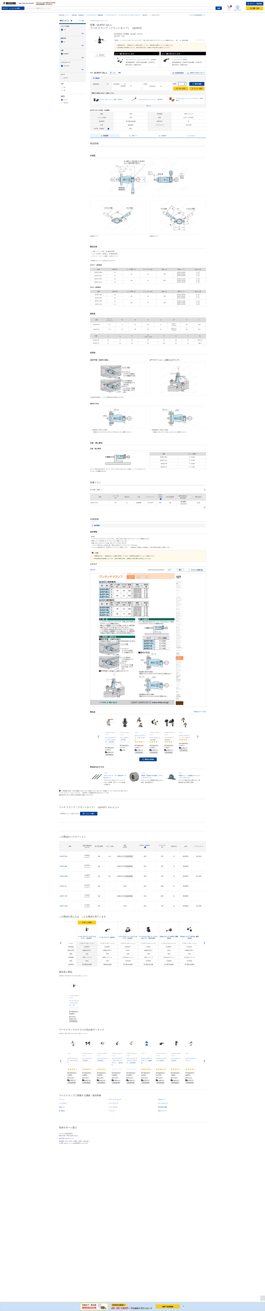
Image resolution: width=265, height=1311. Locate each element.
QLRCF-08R (63, 866)
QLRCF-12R (63, 896)
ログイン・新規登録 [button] (256, 3)
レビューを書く (90, 813)
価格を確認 (198, 84)
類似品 (97, 78)
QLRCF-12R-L (64, 906)
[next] (204, 943)
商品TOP (93, 570)
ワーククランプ (111, 15)
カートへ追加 (198, 88)
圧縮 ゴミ (62, 1107)
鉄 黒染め (62, 1111)
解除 (83, 33)
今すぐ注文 (182, 88)
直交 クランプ (162, 1111)
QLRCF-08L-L (64, 856)
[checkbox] (72, 29)
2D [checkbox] (64, 87)
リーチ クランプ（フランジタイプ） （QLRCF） (133, 15)
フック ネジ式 (113, 1107)
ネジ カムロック (163, 1103)
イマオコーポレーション (97, 21)
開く (180, 570)
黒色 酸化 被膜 (162, 1107)
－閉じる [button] (148, 106)
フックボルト (63, 1103)
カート (229, 10)
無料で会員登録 (167, 1306)
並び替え (189, 497)
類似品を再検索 (149, 759)
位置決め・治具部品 (78, 15)
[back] (60, 943)
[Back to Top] (262, 1298)
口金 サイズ (161, 1099)
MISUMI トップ (63, 15)
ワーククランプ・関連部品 (95, 15)
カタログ (101, 55)
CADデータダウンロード (197, 73)
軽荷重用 (66, 54)
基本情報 (97, 525)
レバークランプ (113, 1103)
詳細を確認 (185, 40)
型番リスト (135, 135)
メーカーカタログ (113, 791)
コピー (114, 72)
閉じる (183, 1306)
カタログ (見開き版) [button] (197, 570)
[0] (229, 7)
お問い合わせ (237, 10)
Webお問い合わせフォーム (66, 1138)
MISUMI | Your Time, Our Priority (12, 2)
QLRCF (66, 78)
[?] (108, 128)
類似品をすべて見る (200, 711)
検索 (218, 8)
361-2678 (66, 66)
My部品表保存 (179, 73)
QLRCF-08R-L (64, 876)
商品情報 (105, 135)
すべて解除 (81, 20)
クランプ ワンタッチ (115, 1099)
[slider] (158, 570)
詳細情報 (163, 135)
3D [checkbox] (64, 90)
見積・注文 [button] (255, 8)
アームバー (112, 1111)
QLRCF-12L (63, 886)
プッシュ (61, 1099)
